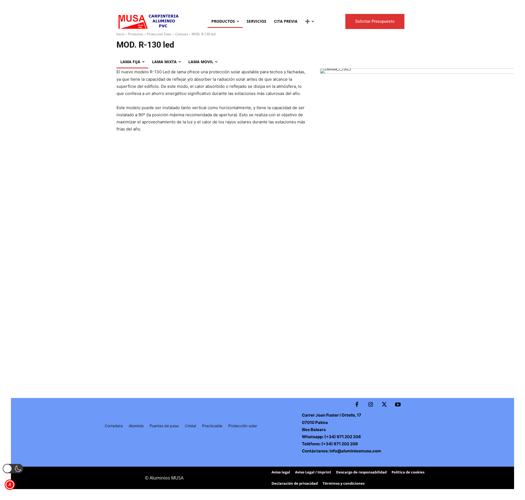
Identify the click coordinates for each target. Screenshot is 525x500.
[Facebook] (356, 404)
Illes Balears (314, 429)
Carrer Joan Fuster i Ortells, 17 (331, 415)
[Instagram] (370, 404)
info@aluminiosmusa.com (355, 451)
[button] (13, 468)
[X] (384, 404)
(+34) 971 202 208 (342, 436)
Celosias (181, 34)
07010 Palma (315, 422)
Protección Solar (159, 34)
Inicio (120, 34)
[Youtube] (397, 404)
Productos (135, 34)
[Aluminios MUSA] (148, 21)
